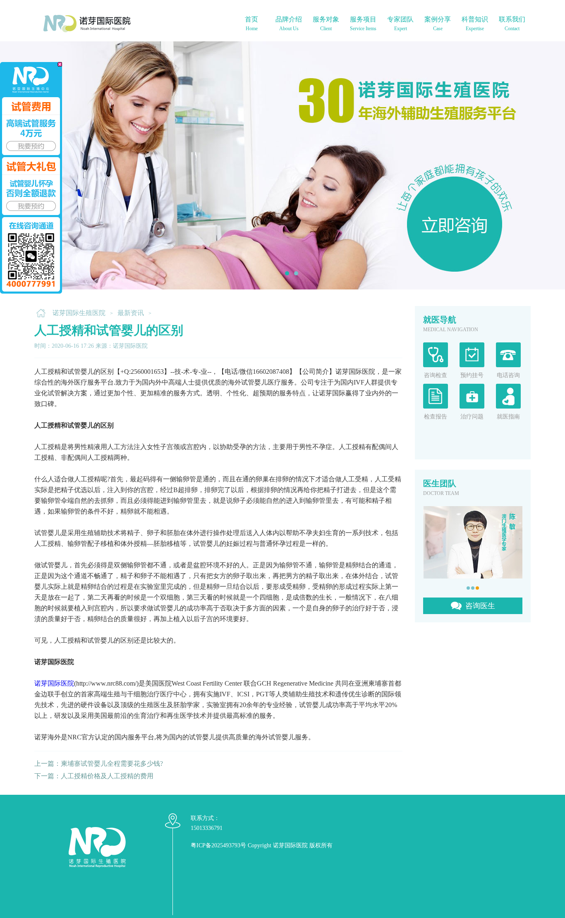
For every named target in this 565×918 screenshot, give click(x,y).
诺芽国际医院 (54, 683)
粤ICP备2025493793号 (218, 845)
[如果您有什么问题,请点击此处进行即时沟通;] (31, 178)
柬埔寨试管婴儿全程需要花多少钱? (112, 763)
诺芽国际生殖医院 (79, 312)
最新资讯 (130, 312)
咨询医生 (480, 606)
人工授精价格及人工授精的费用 (107, 775)
